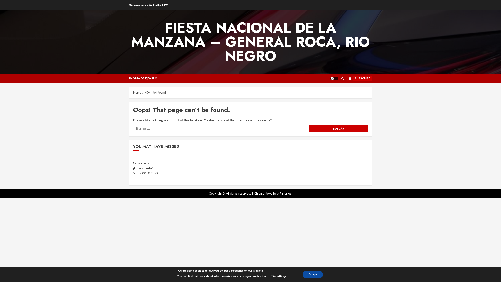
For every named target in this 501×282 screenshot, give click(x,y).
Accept (312, 274)
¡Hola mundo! (143, 168)
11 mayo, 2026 (145, 173)
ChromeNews (263, 193)
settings (281, 276)
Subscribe (362, 78)
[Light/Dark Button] (334, 78)
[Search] (342, 78)
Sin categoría (141, 163)
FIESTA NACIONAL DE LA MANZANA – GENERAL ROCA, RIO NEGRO (250, 41)
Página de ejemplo (143, 78)
